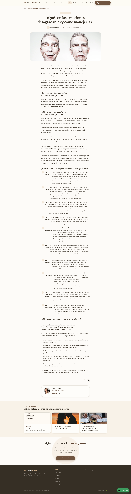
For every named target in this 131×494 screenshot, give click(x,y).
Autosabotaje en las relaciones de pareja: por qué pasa (62, 427)
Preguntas (85, 2)
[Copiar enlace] (88, 380)
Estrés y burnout (60, 484)
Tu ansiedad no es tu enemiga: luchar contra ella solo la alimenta (35, 429)
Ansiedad (58, 472)
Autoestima (58, 475)
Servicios (56, 2)
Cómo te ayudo (77, 470)
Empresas (64, 2)
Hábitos (57, 481)
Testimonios (76, 2)
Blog (70, 2)
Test (91, 2)
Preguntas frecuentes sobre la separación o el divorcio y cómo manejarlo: (89, 428)
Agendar (104, 470)
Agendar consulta (102, 3)
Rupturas (57, 478)
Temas (41, 3)
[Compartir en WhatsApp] (84, 380)
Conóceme (49, 2)
